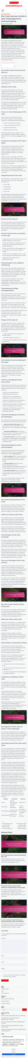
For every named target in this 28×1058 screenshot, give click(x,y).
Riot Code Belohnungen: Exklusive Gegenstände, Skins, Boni (13, 855)
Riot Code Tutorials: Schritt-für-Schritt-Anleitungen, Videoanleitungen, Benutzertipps (13, 886)
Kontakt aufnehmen (5, 993)
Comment (3, 938)
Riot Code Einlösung (5, 14)
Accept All (13, 1054)
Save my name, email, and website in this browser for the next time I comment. (14, 975)
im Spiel (19, 136)
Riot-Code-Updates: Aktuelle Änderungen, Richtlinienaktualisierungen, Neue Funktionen (12, 920)
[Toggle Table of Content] (14, 66)
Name (3, 955)
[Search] (26, 11)
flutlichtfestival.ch (14, 5)
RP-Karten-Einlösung (5, 1003)
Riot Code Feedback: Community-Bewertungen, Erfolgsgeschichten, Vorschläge (10, 1018)
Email (2, 962)
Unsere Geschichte (5, 989)
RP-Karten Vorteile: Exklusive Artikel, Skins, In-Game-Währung (13, 1015)
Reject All (13, 1051)
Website (3, 968)
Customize (13, 1049)
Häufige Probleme (16, 453)
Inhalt (2, 991)
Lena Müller (4, 23)
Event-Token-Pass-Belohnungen (7, 998)
